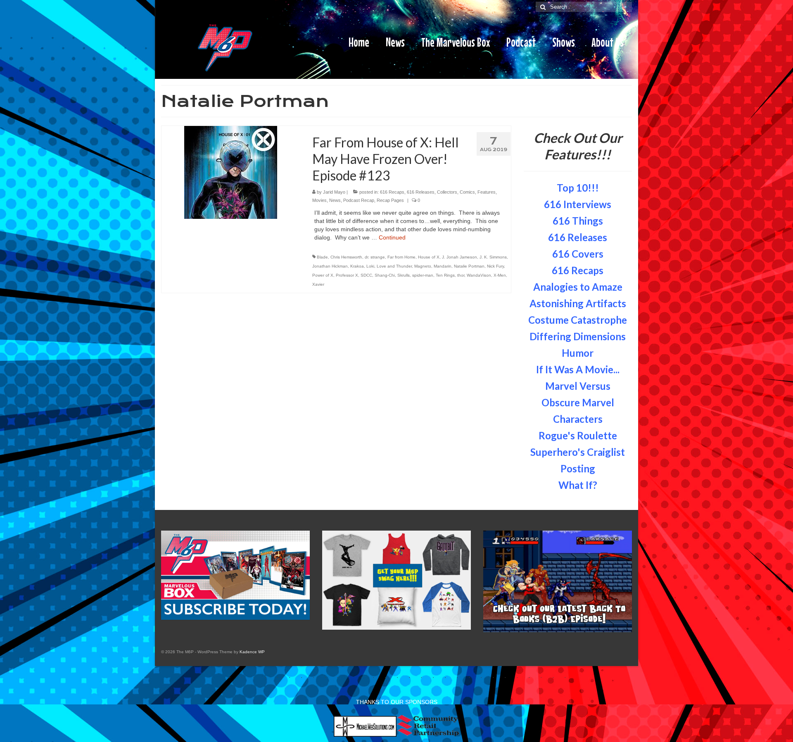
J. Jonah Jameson (459, 257)
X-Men (500, 275)
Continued (392, 237)
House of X (428, 257)
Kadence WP (252, 652)
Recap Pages (390, 200)
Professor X (347, 275)
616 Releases (420, 192)
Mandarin (442, 266)
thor (460, 275)
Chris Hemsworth (346, 257)
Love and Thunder (394, 266)
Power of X (322, 275)
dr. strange (375, 257)
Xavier (318, 284)
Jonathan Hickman (330, 266)
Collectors (447, 192)
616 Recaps (392, 192)
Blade (322, 257)
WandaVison (479, 275)
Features (486, 192)
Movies (319, 200)
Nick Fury (495, 266)
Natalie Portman (469, 266)
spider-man (422, 275)
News (335, 200)
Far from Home (401, 257)
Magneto (422, 266)
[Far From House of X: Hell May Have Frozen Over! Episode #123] (230, 171)
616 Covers (577, 254)
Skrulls (403, 275)
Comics (467, 192)
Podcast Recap (358, 200)
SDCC (366, 275)
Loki (370, 266)
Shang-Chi (385, 275)
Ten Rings (445, 275)
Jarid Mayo (334, 192)
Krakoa (357, 266)
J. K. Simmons (493, 257)
